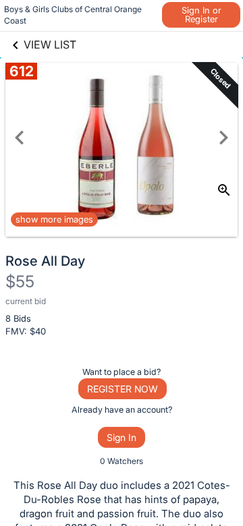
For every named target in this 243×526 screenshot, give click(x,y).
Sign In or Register (201, 14)
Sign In (121, 437)
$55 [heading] (19, 281)
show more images (54, 219)
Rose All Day (45, 261)
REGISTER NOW (122, 388)
